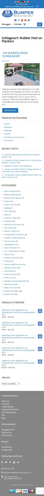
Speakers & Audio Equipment (15, 281)
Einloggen (6, 24)
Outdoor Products (11, 268)
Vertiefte (7, 134)
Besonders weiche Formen (14, 137)
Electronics (8, 278)
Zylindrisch (8, 127)
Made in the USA (10, 288)
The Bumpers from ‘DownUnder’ (14, 54)
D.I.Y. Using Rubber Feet (13, 251)
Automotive (8, 271)
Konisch (7, 124)
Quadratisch (8, 140)
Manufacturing (9, 284)
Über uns (6, 401)
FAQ (3, 415)
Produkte (6, 404)
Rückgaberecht (8, 429)
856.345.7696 (23, 4)
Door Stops (8, 211)
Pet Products (9, 228)
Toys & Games (9, 241)
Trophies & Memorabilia (13, 238)
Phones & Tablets (11, 218)
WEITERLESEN (10, 110)
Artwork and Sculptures (13, 198)
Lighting (7, 208)
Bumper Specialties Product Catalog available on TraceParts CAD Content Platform (21, 170)
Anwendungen (8, 407)
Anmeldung (6, 447)
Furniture (7, 261)
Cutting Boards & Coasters (14, 234)
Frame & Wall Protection (13, 264)
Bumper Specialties (11, 291)
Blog (3, 418)
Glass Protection (10, 248)
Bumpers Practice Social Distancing (17, 166)
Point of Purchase (11, 204)
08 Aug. (6, 61)
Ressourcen (7, 432)
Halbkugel (7, 130)
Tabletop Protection (11, 258)
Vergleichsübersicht (10, 409)
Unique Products (10, 274)
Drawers (7, 201)
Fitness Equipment (11, 191)
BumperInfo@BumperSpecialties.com (21, 7)
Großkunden (7, 450)
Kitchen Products (10, 231)
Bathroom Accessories (12, 224)
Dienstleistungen (9, 412)
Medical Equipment (11, 194)
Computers (8, 221)
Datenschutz (7, 435)
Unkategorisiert (10, 244)
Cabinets (7, 254)
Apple (6, 214)
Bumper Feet (9, 294)
